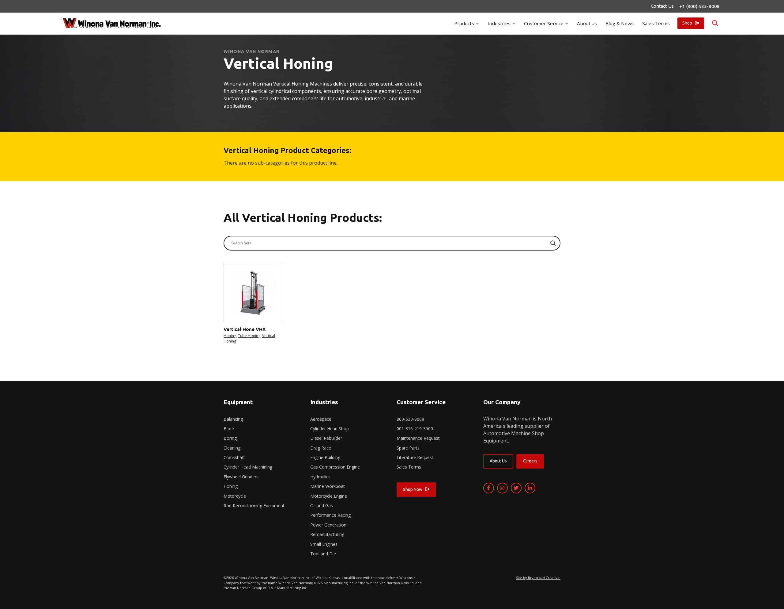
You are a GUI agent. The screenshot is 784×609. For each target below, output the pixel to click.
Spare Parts (408, 448)
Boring (230, 438)
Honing (230, 335)
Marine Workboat (327, 486)
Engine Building (325, 457)
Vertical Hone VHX (245, 329)
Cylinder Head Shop (329, 428)
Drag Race (320, 448)
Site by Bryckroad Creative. (538, 577)
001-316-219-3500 (415, 428)
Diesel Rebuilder (326, 438)
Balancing (233, 419)
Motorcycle (235, 496)
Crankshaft (234, 457)
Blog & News (619, 23)
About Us (498, 460)
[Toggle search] (715, 23)
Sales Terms (656, 23)
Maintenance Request (418, 438)
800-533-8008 (410, 419)
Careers (530, 460)
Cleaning (232, 448)
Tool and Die (323, 554)
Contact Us (662, 6)
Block (229, 428)
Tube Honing (249, 335)
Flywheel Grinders (241, 477)
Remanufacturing (327, 534)
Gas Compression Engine (335, 467)
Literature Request (415, 457)
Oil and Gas (321, 505)
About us (587, 23)
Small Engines (323, 544)
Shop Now (412, 489)
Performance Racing (330, 515)
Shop (687, 23)
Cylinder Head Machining (248, 467)
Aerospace (320, 419)
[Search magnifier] (553, 243)
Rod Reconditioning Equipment (254, 505)
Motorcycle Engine (328, 496)
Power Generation (328, 525)
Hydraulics (320, 477)
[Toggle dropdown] (477, 23)
